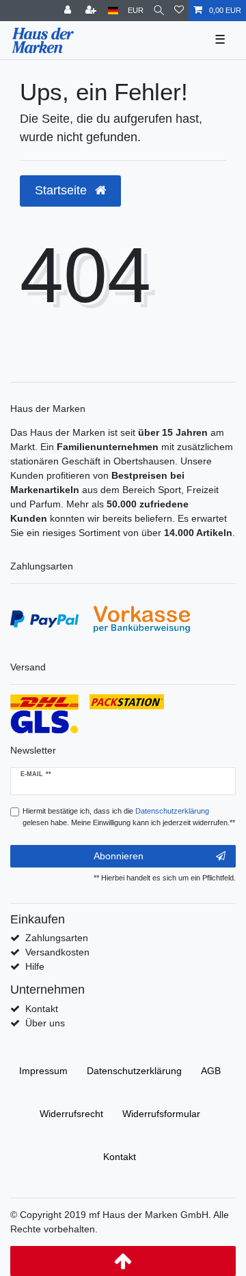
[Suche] (158, 10)
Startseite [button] (62, 190)
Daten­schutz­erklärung (134, 1070)
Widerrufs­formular (161, 1113)
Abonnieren (119, 855)
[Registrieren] (92, 10)
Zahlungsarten (56, 937)
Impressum (43, 1070)
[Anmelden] (69, 10)
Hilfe (34, 966)
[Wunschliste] (179, 10)
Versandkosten (57, 952)
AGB (211, 1070)
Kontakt (41, 1008)
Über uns (45, 1023)
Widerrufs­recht (71, 1113)
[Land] (113, 10)
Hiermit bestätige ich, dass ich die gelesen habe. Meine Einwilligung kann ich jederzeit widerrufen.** (129, 817)
